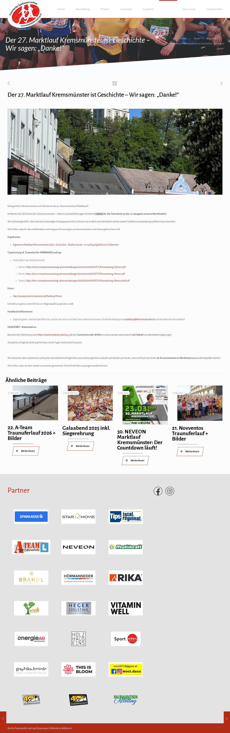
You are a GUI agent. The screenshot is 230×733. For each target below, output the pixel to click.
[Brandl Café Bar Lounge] (31, 584)
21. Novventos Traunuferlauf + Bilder (190, 433)
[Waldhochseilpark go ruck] (31, 614)
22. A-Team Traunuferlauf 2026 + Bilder (32, 433)
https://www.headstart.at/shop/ (53, 335)
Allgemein (212, 38)
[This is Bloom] (78, 676)
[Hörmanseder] (78, 584)
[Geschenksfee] (126, 676)
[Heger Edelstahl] (78, 614)
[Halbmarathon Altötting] (125, 706)
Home (183, 38)
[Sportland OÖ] (126, 645)
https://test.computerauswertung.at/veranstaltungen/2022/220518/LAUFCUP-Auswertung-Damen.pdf (76, 267)
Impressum (42, 728)
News (197, 38)
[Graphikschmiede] (31, 676)
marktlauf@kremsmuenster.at (139, 319)
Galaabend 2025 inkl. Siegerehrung (86, 430)
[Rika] (126, 584)
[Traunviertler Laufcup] (26, 14)
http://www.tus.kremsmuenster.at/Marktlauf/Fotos (37, 296)
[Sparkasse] (31, 523)
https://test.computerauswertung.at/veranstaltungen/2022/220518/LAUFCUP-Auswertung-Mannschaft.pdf (78, 281)
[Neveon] (78, 553)
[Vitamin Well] (126, 614)
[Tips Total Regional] (126, 523)
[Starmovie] (78, 523)
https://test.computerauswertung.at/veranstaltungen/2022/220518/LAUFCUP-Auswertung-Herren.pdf (75, 274)
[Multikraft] (126, 553)
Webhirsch (66, 728)
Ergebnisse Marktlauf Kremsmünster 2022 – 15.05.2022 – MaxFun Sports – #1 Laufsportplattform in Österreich (66, 245)
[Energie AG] (31, 645)
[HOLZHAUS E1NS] (78, 645)
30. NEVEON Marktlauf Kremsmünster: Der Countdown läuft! (140, 440)
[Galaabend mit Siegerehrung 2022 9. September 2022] (227, 718)
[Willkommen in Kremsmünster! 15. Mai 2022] (3, 718)
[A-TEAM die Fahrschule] (31, 553)
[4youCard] (31, 706)
